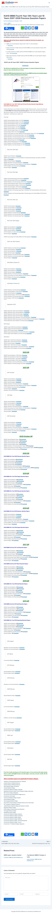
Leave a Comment (30, 859)
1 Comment (6, 857)
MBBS (10, 857)
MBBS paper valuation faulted (12, 855)
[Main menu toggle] (49, 2)
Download (10, 45)
